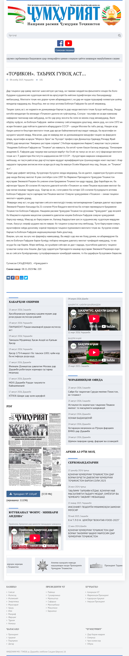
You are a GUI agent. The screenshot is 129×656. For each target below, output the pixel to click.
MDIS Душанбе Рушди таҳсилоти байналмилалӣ (27, 384)
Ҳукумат (12, 637)
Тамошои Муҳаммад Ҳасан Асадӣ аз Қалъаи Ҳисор (33, 341)
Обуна (90, 644)
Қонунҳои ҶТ (93, 592)
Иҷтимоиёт (13, 598)
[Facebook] (13, 278)
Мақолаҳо (52, 608)
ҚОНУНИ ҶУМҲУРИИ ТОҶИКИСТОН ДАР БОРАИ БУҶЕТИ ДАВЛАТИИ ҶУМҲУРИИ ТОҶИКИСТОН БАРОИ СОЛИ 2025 (91, 477)
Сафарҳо (52, 601)
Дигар (11, 644)
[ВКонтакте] (8, 278)
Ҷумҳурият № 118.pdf (25, 493)
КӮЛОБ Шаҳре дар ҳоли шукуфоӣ (27, 395)
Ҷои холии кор (94, 640)
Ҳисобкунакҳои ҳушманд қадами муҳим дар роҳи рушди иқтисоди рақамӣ (33, 315)
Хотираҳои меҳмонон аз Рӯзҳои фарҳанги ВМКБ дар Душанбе (91, 429)
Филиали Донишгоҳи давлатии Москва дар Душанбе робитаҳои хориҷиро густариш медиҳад (32, 369)
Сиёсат (11, 592)
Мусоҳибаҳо (53, 604)
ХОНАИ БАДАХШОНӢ (80, 417)
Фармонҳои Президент (98, 595)
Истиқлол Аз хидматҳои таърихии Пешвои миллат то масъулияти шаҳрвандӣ (91, 406)
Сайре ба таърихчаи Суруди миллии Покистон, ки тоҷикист (93, 393)
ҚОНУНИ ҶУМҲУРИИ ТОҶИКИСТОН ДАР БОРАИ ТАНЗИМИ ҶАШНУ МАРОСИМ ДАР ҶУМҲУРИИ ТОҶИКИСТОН (91, 533)
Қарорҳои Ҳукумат (95, 598)
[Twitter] (26, 278)
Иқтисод (12, 595)
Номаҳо (12, 623)
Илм (10, 611)
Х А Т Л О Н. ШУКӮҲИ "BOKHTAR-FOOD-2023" (93, 520)
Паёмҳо (51, 592)
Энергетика (13, 601)
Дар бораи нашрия (96, 634)
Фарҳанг (12, 617)
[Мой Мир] (21, 278)
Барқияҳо (52, 611)
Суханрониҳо (54, 595)
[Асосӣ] (65, 18)
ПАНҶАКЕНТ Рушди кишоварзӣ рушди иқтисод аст (35, 328)
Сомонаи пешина (65, 50)
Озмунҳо (91, 637)
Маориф (12, 614)
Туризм (11, 620)
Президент (13, 634)
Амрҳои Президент (96, 601)
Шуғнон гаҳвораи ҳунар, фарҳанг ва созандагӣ (93, 441)
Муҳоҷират (13, 604)
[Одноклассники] (17, 278)
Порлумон (13, 640)
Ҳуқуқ (11, 608)
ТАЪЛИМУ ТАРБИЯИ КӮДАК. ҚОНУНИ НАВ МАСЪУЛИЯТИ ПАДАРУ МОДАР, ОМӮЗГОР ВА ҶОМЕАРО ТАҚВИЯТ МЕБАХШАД (93, 493)
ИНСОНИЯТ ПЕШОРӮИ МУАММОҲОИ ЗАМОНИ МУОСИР (94, 508)
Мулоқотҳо (53, 598)
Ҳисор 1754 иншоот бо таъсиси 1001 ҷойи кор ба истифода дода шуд (34, 354)
